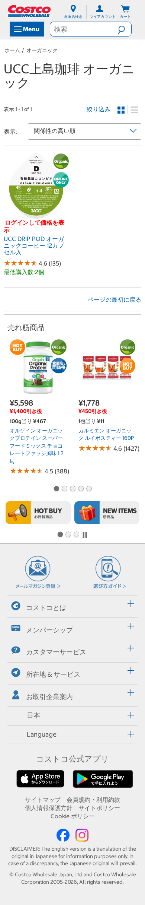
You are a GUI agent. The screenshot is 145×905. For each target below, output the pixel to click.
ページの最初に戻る (114, 299)
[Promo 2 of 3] (68, 535)
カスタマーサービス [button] (56, 652)
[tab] (72, 606)
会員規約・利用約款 (93, 799)
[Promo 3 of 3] (76, 535)
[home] (29, 11)
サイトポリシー (99, 808)
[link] (36, 214)
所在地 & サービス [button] (53, 674)
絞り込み (98, 109)
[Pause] (84, 535)
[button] (124, 29)
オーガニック (42, 50)
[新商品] (106, 512)
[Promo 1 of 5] (56, 489)
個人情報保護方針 (48, 808)
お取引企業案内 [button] (49, 696)
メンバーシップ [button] (49, 629)
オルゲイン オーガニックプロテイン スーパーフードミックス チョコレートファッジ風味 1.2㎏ (37, 445)
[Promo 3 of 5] (72, 489)
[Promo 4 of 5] (81, 489)
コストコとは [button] (46, 607)
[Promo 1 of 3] (60, 535)
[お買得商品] (38, 512)
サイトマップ (43, 799)
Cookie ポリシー (73, 816)
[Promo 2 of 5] (64, 489)
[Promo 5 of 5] (89, 489)
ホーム (12, 50)
